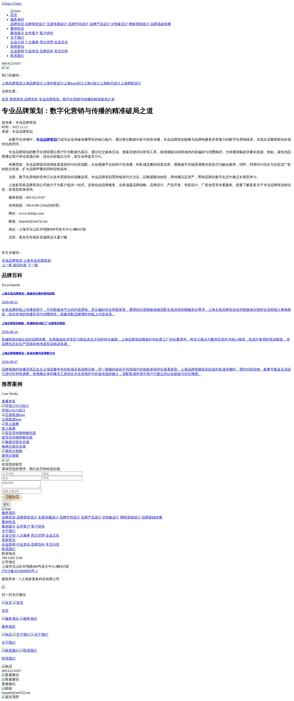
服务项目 (17, 19)
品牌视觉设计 (35, 24)
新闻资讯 (17, 46)
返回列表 (20, 265)
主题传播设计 (56, 24)
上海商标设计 (131, 83)
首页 (13, 15)
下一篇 (33, 265)
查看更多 (8, 401)
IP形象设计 (119, 24)
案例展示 (17, 33)
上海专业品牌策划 (37, 260)
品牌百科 (46, 51)
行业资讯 (32, 51)
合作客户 (32, 33)
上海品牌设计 (32, 83)
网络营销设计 (139, 24)
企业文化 (61, 42)
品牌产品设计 (100, 24)
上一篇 (7, 265)
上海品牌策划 (12, 83)
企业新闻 (17, 51)
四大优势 (46, 42)
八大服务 (32, 42)
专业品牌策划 (12, 260)
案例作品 (17, 28)
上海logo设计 (74, 83)
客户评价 (46, 33)
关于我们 (17, 37)
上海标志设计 (110, 83)
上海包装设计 (53, 83)
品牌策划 (17, 24)
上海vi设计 (92, 83)
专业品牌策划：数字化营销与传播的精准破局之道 (77, 99)
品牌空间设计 (78, 24)
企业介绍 (17, 42)
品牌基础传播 (160, 24)
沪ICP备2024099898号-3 (19, 571)
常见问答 (61, 51)
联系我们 (17, 56)
